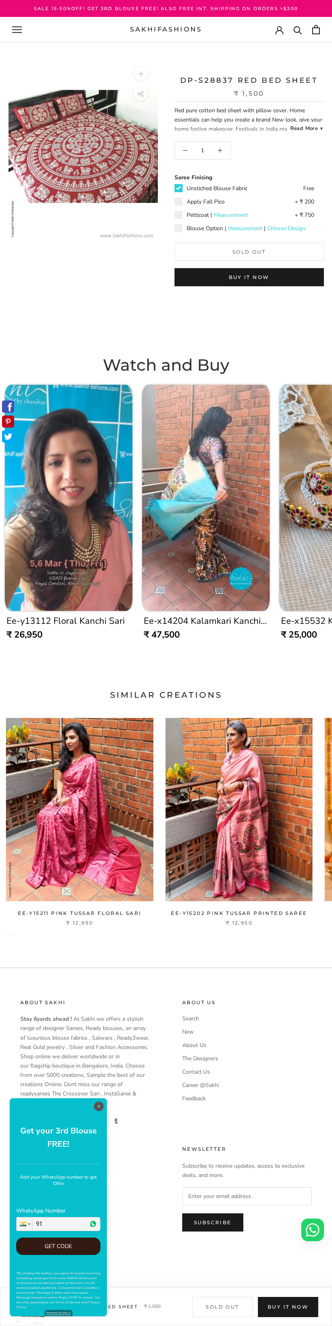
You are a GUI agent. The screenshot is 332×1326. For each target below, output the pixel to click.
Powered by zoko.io (58, 1312)
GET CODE (58, 1246)
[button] (24, 1224)
